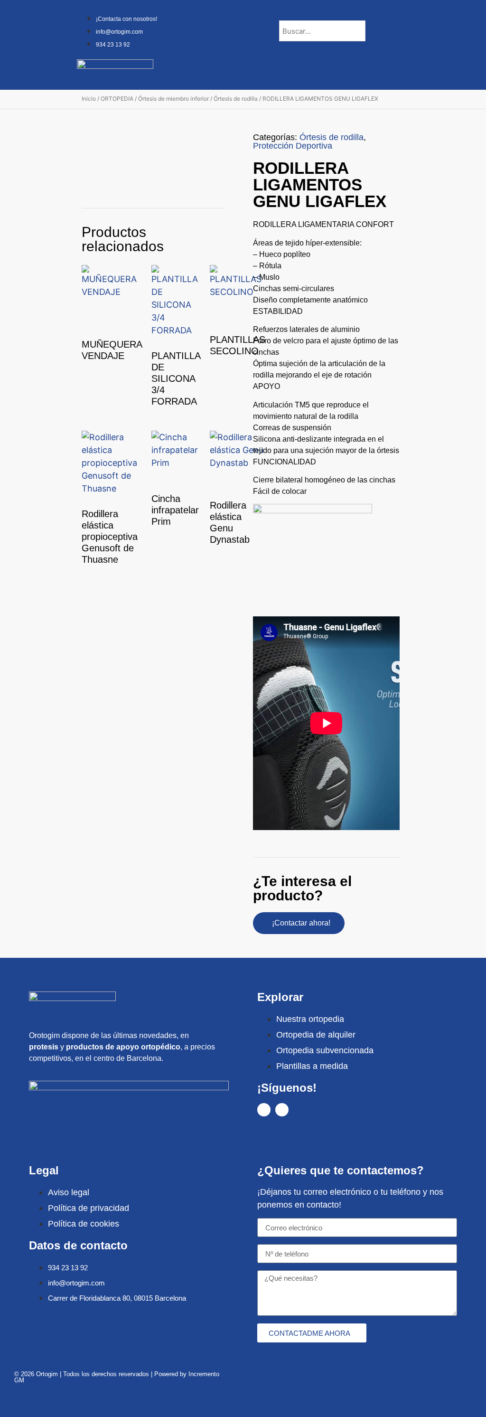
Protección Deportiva (292, 146)
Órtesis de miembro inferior (173, 98)
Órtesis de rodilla (236, 98)
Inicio (89, 98)
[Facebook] (264, 1109)
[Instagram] (282, 1109)
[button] (402, 72)
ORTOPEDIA (117, 98)
